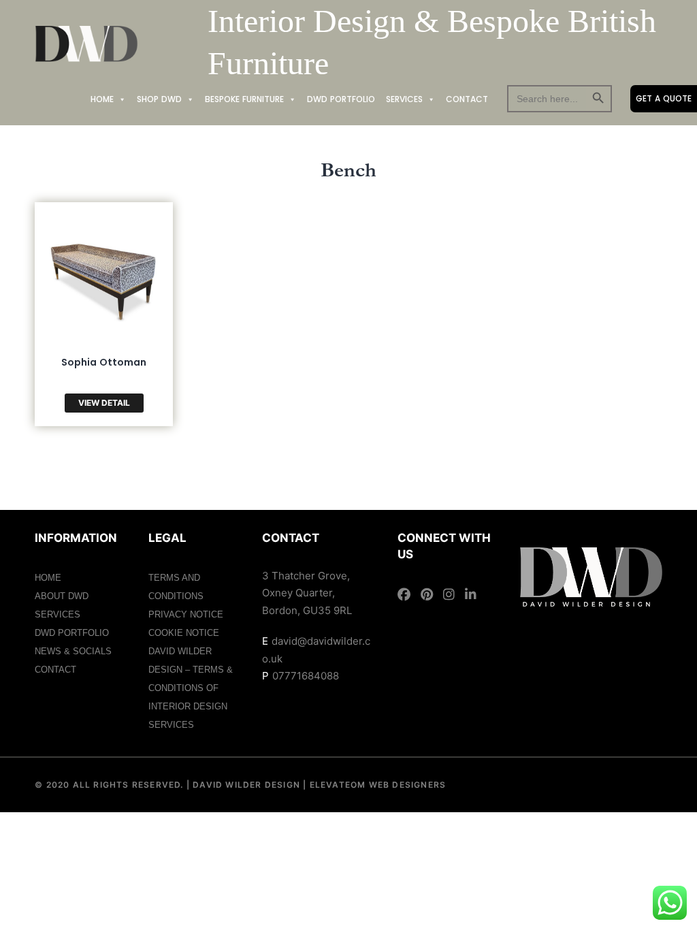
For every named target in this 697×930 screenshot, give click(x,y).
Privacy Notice (185, 614)
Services (404, 99)
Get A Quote (664, 98)
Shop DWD (159, 99)
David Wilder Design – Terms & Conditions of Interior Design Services (190, 688)
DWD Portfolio (341, 99)
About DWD (61, 596)
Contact (467, 99)
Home (102, 99)
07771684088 (305, 675)
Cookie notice (183, 633)
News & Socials (73, 651)
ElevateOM (336, 785)
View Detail (104, 403)
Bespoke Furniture (244, 99)
